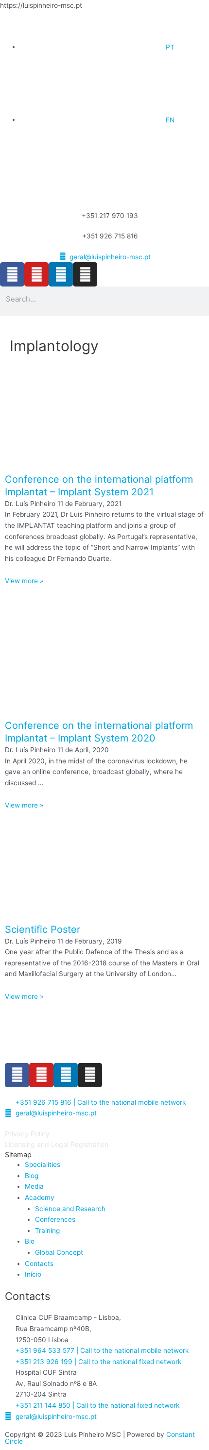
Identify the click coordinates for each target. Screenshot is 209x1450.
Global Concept (59, 1252)
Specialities (42, 1164)
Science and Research (70, 1209)
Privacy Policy (27, 1134)
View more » (24, 581)
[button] (104, 313)
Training (47, 1230)
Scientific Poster (42, 929)
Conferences (55, 1219)
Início (33, 1274)
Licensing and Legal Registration (56, 1144)
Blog (31, 1176)
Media (34, 1186)
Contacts (39, 1263)
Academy (39, 1197)
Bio (30, 1241)
